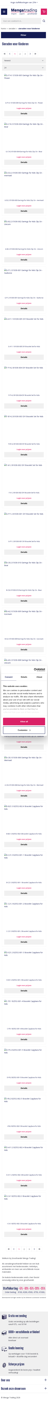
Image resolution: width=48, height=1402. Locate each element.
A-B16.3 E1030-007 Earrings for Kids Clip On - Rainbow (24, 736)
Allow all (24, 721)
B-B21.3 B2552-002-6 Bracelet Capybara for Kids (24, 834)
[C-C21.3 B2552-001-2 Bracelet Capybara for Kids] (24, 915)
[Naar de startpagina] (24, 11)
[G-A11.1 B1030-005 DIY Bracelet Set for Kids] (24, 331)
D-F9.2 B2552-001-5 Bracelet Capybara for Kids (24, 1077)
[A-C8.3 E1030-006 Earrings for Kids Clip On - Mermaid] (24, 769)
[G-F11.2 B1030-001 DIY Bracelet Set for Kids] (24, 526)
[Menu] (4, 12)
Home (3, 28)
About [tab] (39, 677)
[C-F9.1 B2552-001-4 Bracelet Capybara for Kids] (24, 1013)
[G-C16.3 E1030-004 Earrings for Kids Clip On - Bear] (24, 136)
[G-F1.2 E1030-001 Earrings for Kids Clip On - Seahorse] (24, 282)
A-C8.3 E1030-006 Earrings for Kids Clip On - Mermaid (24, 785)
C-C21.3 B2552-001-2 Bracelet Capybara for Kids (24, 931)
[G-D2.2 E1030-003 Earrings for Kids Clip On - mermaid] (24, 184)
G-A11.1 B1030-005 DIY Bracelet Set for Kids (24, 347)
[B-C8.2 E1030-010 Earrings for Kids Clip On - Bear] (24, 574)
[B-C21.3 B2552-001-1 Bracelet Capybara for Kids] (24, 867)
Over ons (5, 1380)
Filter (23, 35)
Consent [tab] (9, 677)
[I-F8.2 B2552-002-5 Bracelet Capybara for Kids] (24, 1110)
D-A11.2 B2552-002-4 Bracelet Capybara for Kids (24, 1175)
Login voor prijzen (24, 108)
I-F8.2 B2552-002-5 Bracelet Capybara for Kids (24, 1126)
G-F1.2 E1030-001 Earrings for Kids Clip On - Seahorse (24, 298)
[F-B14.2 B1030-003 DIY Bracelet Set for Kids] (24, 428)
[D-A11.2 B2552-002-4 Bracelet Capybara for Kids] (24, 1159)
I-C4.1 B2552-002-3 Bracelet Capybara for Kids (24, 1224)
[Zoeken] (44, 21)
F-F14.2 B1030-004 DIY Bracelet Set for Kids (24, 395)
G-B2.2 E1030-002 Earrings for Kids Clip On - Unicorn (24, 249)
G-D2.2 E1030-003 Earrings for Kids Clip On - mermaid (24, 200)
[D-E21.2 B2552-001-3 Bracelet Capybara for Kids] (24, 964)
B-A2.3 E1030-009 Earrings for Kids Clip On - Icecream (24, 639)
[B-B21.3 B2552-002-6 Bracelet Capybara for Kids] (24, 818)
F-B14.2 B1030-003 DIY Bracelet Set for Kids (24, 444)
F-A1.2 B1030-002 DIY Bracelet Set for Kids (24, 493)
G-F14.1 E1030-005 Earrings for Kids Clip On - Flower (24, 103)
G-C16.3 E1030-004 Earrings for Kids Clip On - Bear (24, 152)
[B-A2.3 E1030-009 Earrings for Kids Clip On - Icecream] (24, 623)
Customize (22, 730)
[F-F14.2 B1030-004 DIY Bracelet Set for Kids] (24, 379)
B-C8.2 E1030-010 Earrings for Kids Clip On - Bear (24, 590)
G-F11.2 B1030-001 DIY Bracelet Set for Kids (24, 541)
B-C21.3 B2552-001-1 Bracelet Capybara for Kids (24, 883)
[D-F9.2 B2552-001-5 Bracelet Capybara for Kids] (24, 1062)
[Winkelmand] (44, 12)
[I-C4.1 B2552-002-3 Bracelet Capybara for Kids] (24, 1208)
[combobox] (21, 21)
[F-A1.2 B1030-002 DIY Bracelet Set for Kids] (24, 477)
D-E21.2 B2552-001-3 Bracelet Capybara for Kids (24, 980)
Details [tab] (24, 677)
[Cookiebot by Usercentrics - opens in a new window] (34, 669)
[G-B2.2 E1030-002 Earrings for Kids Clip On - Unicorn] (24, 233)
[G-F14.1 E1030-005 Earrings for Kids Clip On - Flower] (24, 87)
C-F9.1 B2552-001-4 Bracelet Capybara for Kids (24, 1029)
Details (24, 113)
